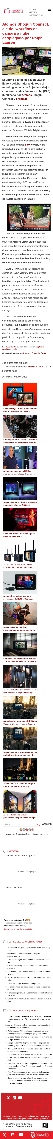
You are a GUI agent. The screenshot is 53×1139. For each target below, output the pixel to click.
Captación (40, 347)
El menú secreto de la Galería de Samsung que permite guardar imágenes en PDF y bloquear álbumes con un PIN (29, 1019)
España (32, 9)
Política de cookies (9, 1116)
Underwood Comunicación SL (18, 1126)
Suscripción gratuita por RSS (15, 920)
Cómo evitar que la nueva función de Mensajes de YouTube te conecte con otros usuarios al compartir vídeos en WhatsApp (27, 1080)
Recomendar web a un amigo (15, 925)
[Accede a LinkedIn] (12, 1135)
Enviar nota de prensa (31, 1119)
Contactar (44, 1119)
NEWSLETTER (35, 366)
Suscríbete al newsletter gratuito (18, 929)
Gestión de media (9, 349)
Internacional (36, 15)
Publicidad (35, 1116)
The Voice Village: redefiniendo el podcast (23, 983)
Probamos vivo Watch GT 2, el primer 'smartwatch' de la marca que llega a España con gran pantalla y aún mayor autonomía (29, 1066)
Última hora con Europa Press (23, 1010)
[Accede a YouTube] (21, 1135)
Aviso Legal (45, 1116)
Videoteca (13, 851)
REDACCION (11, 347)
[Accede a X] (4, 1135)
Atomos (27, 94)
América (33, 12)
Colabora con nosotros (13, 1119)
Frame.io (22, 98)
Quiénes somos (24, 1116)
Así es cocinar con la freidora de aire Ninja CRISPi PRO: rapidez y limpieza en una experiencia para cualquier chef (29, 1057)
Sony (27, 144)
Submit (38, 824)
